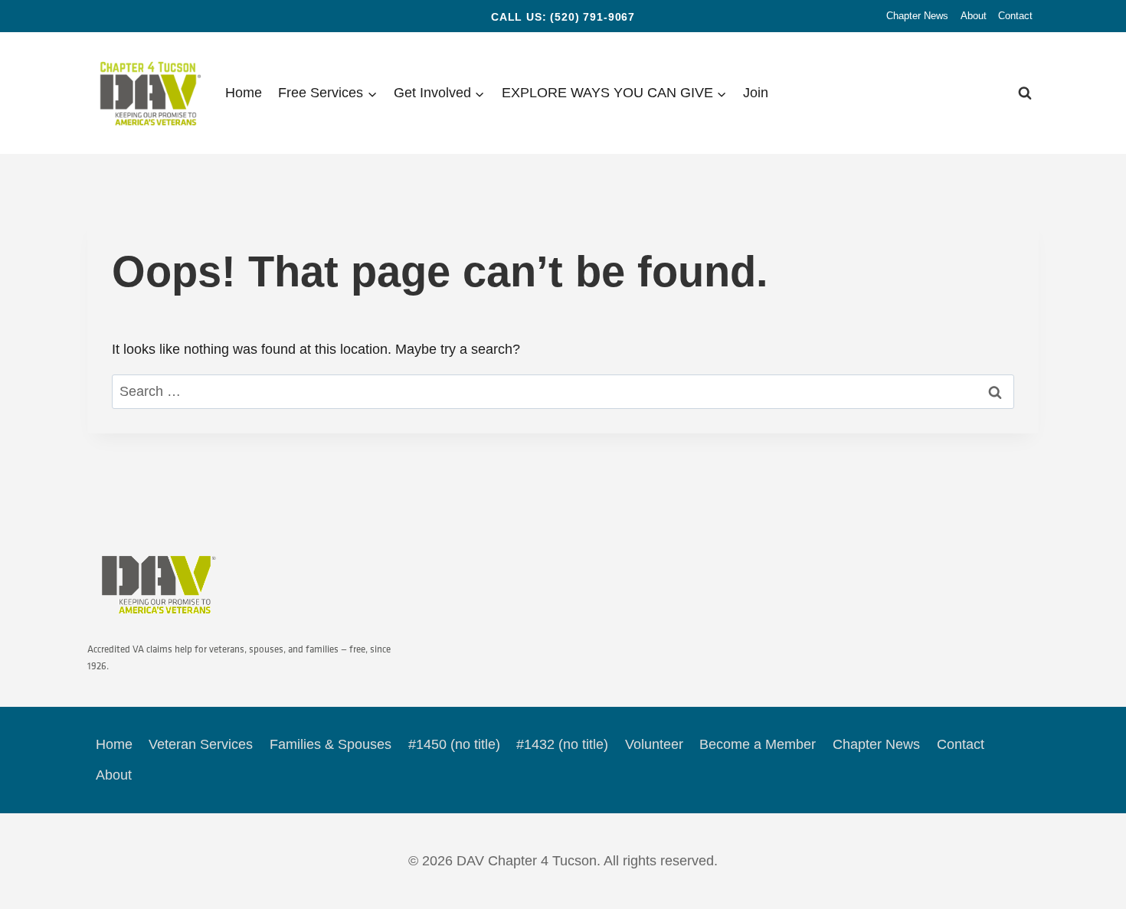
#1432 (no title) (562, 744)
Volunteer (654, 744)
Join (755, 92)
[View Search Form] (1025, 93)
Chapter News (917, 15)
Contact (1015, 15)
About (974, 15)
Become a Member (757, 744)
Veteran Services (201, 744)
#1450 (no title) (454, 744)
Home (243, 92)
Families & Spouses (330, 744)
